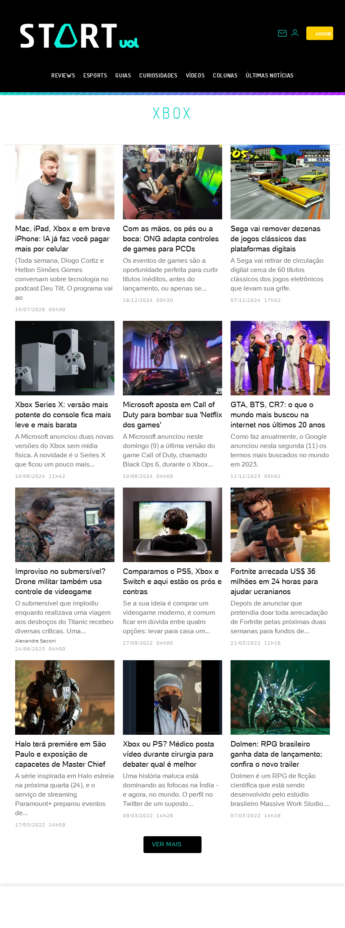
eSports (95, 75)
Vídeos (195, 75)
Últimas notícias (270, 75)
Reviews (63, 75)
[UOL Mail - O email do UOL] (282, 33)
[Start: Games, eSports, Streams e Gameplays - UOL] (69, 35)
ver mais (167, 844)
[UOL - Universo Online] (129, 43)
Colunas (225, 75)
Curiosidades (158, 75)
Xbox (173, 113)
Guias (123, 75)
